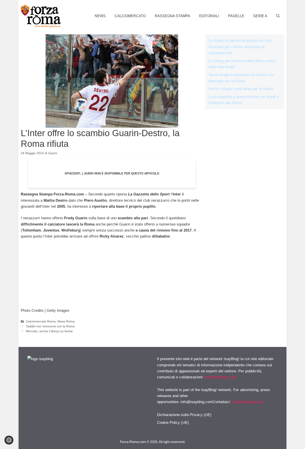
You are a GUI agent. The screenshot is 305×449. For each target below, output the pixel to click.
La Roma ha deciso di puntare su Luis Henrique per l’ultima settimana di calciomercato (240, 47)
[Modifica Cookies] (8, 440)
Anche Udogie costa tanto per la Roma (241, 89)
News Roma (66, 321)
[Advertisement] (112, 276)
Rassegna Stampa (172, 16)
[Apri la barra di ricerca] (278, 16)
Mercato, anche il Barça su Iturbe (49, 331)
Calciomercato (130, 16)
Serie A (260, 16)
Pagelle (236, 16)
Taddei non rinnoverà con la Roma (50, 326)
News (100, 16)
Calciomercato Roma (41, 321)
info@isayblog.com (220, 377)
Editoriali (209, 16)
